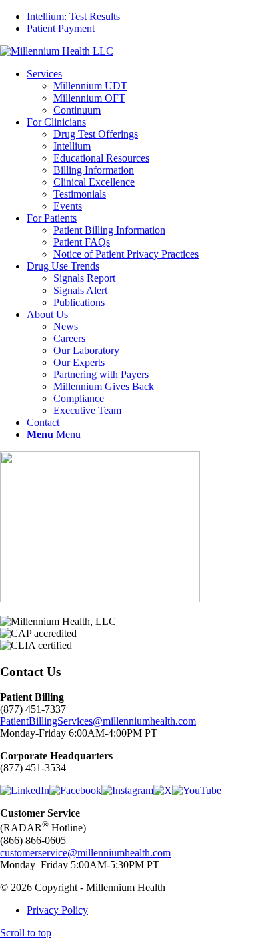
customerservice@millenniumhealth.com (85, 852)
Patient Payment (61, 28)
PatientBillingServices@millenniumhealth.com (98, 721)
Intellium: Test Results (73, 16)
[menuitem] (143, 17)
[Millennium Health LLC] (56, 51)
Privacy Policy (57, 910)
